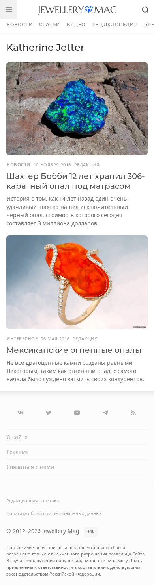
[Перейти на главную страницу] (77, 9)
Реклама (17, 452)
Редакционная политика (32, 501)
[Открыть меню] (8, 9)
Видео (76, 24)
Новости (19, 24)
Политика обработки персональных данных (54, 513)
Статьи (49, 24)
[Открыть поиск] (145, 9)
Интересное (22, 338)
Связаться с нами (30, 467)
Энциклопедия (114, 24)
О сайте (17, 437)
